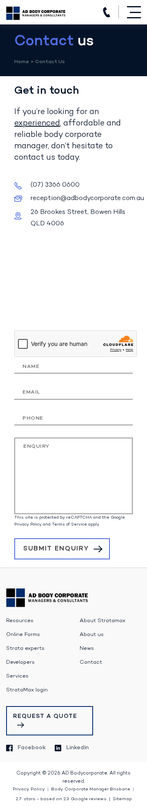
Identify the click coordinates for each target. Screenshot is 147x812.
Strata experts (25, 648)
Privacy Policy (28, 524)
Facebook (32, 748)
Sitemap (122, 799)
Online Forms (23, 634)
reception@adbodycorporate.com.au (87, 198)
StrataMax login (27, 690)
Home (21, 62)
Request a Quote (45, 716)
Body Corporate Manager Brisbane (90, 789)
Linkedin (77, 748)
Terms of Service (69, 524)
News (87, 648)
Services (17, 676)
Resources (19, 621)
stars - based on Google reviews (61, 799)
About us (92, 634)
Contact (91, 662)
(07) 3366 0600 (106, 12)
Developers (20, 662)
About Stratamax (102, 621)
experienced (37, 123)
